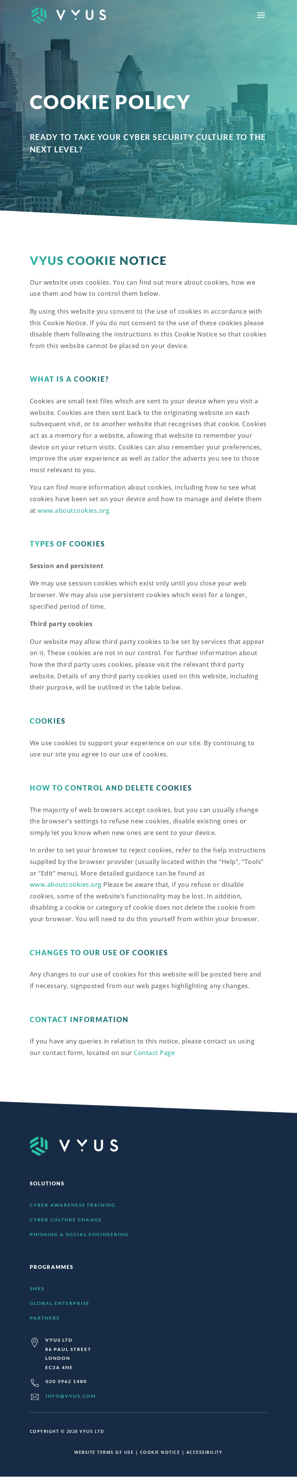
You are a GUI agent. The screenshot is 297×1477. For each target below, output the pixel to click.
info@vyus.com (71, 1396)
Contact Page (154, 1052)
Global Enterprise (60, 1303)
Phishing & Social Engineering (79, 1234)
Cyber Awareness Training (73, 1205)
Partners (45, 1318)
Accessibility (204, 1452)
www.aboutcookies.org (73, 510)
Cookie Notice (160, 1452)
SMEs (37, 1288)
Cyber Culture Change (66, 1220)
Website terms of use (103, 1452)
